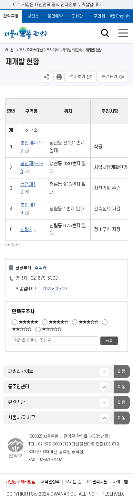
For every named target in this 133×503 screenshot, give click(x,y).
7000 (43, 452)
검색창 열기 (105, 33)
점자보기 (78, 76)
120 (67, 444)
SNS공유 (46, 76)
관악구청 (11, 16)
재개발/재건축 (72, 50)
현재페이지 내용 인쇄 (59, 76)
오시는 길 (73, 481)
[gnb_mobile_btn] (123, 33)
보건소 (33, 16)
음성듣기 (110, 76)
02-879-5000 (50, 444)
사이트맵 (120, 481)
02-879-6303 (44, 278)
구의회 (99, 16)
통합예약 (55, 16)
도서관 (77, 16)
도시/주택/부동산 (31, 50)
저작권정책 (50, 481)
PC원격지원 (97, 481)
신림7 (26, 229)
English (123, 16)
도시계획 (52, 50)
